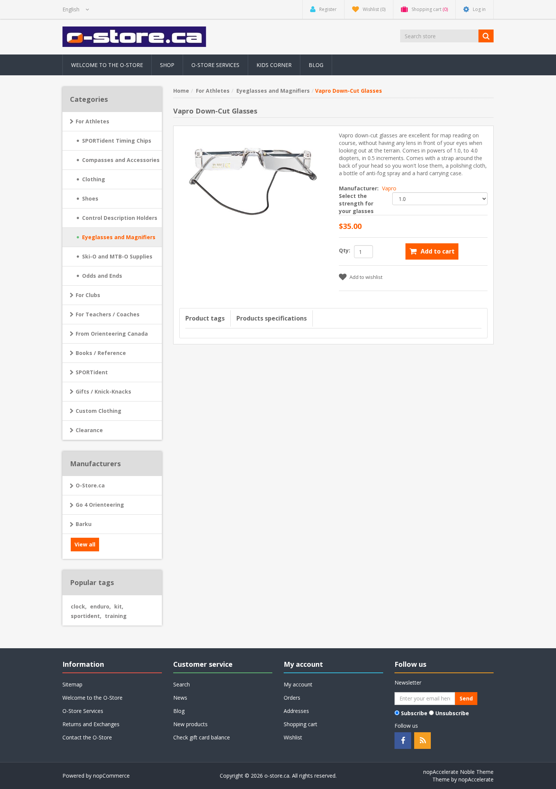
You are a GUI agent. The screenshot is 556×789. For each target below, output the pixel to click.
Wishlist (293, 737)
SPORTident (92, 372)
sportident (86, 615)
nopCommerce (111, 775)
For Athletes (92, 121)
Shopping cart (300, 724)
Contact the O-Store (87, 737)
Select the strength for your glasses (356, 203)
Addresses (296, 710)
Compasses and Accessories (121, 159)
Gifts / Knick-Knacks (103, 391)
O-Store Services (215, 64)
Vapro (389, 188)
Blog (316, 64)
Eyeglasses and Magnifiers (118, 237)
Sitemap (72, 684)
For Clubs (88, 295)
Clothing (93, 179)
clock (79, 606)
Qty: (344, 250)
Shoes (90, 198)
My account (298, 684)
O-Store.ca (90, 485)
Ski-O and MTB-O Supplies (117, 256)
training (116, 615)
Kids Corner (274, 64)
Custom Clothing (98, 410)
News (180, 697)
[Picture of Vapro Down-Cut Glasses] (253, 173)
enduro (100, 606)
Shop (167, 64)
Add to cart (438, 251)
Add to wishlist (365, 277)
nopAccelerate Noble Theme (458, 771)
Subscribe (414, 713)
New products (190, 724)
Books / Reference (101, 352)
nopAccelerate (476, 779)
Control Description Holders (119, 217)
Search (181, 684)
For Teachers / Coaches (108, 314)
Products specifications (271, 318)
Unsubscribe (452, 713)
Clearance (89, 430)
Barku (84, 524)
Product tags (205, 318)
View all (85, 544)
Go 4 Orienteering (100, 504)
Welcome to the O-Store (107, 64)
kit (118, 606)
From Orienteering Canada (112, 333)
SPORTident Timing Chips (116, 140)
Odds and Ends (102, 275)
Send (466, 698)
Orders (292, 697)
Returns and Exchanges (91, 724)
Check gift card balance (201, 737)
